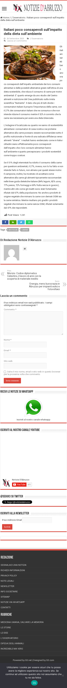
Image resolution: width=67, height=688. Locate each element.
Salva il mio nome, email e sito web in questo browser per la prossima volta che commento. (32, 373)
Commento (10, 309)
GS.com (50, 660)
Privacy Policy (9, 575)
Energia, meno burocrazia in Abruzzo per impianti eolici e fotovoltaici (44, 285)
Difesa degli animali (12, 643)
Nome (7, 340)
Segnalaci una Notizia (13, 565)
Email (7, 350)
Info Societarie (9, 591)
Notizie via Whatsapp (13, 602)
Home (5, 17)
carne (25, 230)
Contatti (5, 607)
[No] (62, 675)
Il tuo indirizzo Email (12, 520)
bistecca (13, 230)
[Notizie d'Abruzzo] (33, 8)
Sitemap (5, 597)
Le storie (6, 627)
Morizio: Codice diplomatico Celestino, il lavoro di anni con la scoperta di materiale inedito (24, 275)
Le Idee (4, 632)
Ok (34, 682)
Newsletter (7, 586)
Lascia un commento (17, 41)
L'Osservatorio (18, 17)
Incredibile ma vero (12, 648)
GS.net (28, 660)
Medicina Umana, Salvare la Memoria (22, 622)
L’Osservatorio (9, 638)
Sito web (8, 361)
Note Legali (7, 581)
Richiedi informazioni (13, 570)
